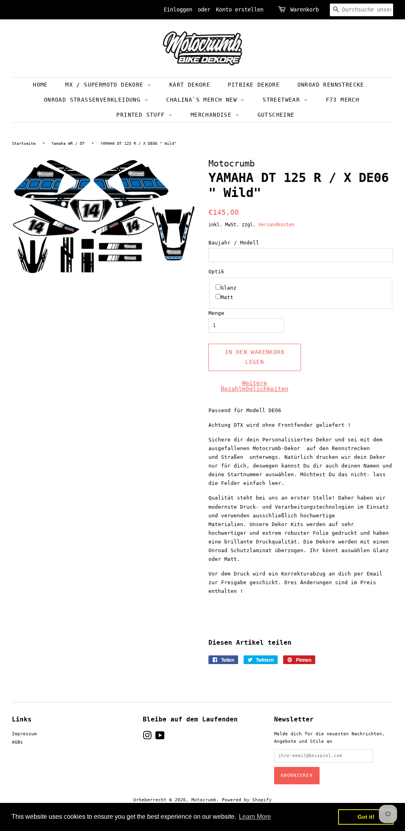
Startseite (24, 143)
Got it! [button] (366, 817)
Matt (227, 297)
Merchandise (213, 115)
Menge (216, 313)
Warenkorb (304, 9)
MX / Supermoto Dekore (106, 84)
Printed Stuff (142, 115)
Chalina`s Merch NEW (203, 100)
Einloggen (178, 9)
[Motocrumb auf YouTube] (160, 737)
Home (40, 84)
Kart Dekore (189, 84)
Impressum (24, 733)
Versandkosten (276, 224)
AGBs (17, 742)
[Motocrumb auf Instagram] (147, 737)
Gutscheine (276, 115)
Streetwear (283, 100)
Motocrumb (203, 800)
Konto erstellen (239, 9)
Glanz (229, 288)
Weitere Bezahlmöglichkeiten (254, 385)
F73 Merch (343, 100)
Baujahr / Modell (233, 243)
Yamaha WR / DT (68, 143)
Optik (216, 271)
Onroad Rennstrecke (330, 84)
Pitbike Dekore (254, 84)
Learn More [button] (255, 816)
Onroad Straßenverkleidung (94, 100)
